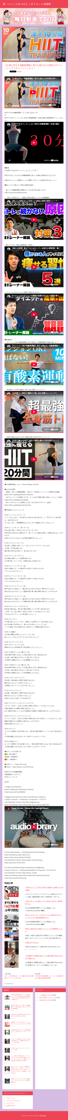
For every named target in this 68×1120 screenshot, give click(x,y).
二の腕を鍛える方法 (45, 995)
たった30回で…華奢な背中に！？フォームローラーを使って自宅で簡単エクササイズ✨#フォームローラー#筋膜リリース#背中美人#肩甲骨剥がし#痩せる (21, 1058)
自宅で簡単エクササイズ (47, 998)
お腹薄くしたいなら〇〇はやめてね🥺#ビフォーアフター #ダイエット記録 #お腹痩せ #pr (20, 1080)
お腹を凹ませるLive (32, 942)
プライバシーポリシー (13, 1101)
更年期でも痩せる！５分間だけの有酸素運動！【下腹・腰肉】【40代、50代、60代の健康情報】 (21, 1007)
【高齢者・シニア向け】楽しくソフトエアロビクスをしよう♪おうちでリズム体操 (21, 1023)
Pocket (19, 71)
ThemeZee (43, 1115)
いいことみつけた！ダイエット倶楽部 (29, 3)
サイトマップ (10, 1103)
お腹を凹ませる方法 (45, 1000)
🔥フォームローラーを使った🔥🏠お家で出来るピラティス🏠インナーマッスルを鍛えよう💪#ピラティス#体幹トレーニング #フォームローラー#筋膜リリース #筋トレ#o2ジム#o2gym (17, 1070)
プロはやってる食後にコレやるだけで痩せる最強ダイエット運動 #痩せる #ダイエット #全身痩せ (20, 1040)
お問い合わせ (10, 1106)
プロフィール (10, 1098)
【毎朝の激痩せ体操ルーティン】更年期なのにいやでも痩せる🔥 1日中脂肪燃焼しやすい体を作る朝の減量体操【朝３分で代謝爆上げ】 (20, 997)
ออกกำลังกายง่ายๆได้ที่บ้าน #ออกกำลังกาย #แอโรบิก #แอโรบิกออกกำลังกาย (20, 1015)
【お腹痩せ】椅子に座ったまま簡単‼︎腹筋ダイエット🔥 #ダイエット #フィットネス (21, 1031)
